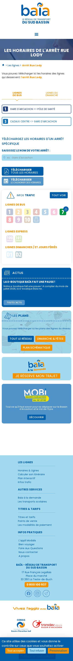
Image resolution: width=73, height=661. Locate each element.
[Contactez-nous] (46, 593)
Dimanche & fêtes (50, 339)
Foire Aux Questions (31, 548)
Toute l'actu (14, 302)
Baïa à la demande (29, 497)
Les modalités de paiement (35, 525)
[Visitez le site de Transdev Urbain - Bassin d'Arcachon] (47, 625)
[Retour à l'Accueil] (3, 65)
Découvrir (36, 417)
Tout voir (59, 195)
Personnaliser (58, 650)
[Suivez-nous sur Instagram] (37, 593)
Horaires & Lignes (28, 470)
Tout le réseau (21, 339)
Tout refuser (36, 650)
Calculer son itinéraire (31, 474)
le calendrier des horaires (26, 181)
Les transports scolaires (32, 501)
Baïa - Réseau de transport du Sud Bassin (36, 10)
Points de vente (27, 521)
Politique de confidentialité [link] (37, 656)
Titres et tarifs (26, 517)
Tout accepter (15, 650)
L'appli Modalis (27, 540)
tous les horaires (24, 171)
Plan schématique (36, 348)
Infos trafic (24, 482)
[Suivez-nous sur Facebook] (28, 593)
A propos (24, 556)
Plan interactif (26, 478)
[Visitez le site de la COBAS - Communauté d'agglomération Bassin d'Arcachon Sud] (21, 625)
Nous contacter (28, 552)
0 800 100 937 (36, 585)
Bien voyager (27, 544)
